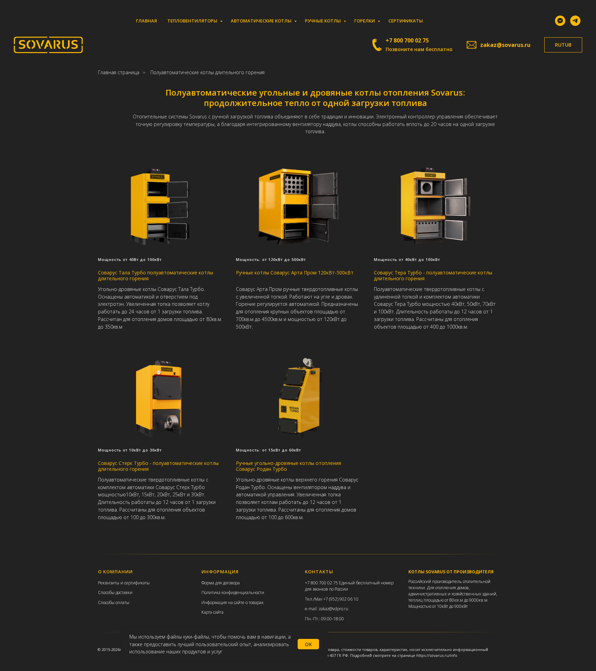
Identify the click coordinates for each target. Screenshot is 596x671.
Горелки (365, 21)
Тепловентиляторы (192, 21)
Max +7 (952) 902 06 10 (336, 599)
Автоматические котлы (261, 21)
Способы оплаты (113, 602)
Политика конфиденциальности (232, 592)
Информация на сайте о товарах (232, 602)
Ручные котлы (323, 21)
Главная (146, 21)
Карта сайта (212, 612)
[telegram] (575, 21)
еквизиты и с (113, 583)
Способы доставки (115, 592)
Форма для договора (220, 583)
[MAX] (560, 21)
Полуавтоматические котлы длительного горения (207, 72)
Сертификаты (405, 21)
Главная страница (118, 72)
